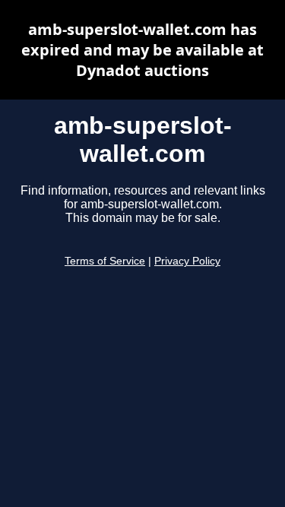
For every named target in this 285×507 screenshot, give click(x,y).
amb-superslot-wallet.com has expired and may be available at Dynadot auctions (142, 50)
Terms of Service (105, 261)
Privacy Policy (187, 261)
